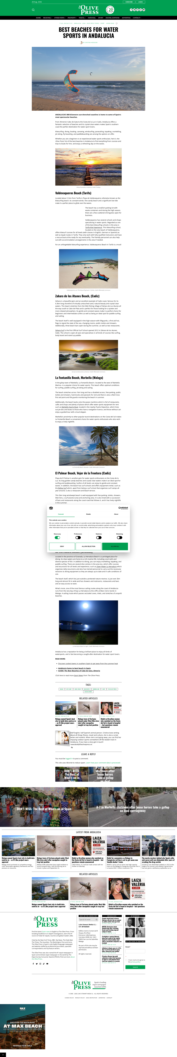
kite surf (69, 689)
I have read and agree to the (136, 961)
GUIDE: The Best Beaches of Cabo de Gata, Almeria (79, 671)
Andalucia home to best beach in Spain (74, 668)
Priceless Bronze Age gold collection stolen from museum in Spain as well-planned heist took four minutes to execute (111, 959)
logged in (69, 758)
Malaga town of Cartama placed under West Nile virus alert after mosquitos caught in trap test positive (88, 722)
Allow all (115, 546)
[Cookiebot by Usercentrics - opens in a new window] (120, 508)
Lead (84, 23)
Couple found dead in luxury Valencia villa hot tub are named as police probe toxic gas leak (111, 920)
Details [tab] (88, 514)
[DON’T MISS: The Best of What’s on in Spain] (71, 774)
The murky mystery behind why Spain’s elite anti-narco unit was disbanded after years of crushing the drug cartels (158, 860)
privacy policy (135, 962)
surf (103, 689)
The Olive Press (112, 689)
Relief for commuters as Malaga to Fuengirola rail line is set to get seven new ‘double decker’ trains (122, 860)
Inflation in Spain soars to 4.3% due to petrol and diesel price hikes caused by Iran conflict (111, 949)
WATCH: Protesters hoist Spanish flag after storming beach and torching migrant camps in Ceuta (110, 929)
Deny (62, 546)
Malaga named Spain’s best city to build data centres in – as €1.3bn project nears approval (65, 722)
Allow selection (88, 546)
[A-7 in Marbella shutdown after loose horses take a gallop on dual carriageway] (105, 774)
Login (140, 2)
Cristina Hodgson (91, 42)
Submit (135, 967)
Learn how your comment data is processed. (103, 763)
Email (128, 947)
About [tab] (116, 514)
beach (61, 689)
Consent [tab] (61, 514)
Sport (102, 23)
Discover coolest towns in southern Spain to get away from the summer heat (88, 663)
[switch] (78, 537)
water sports (88, 691)
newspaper (87, 689)
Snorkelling (96, 689)
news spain (78, 689)
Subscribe (129, 2)
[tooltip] (131, 9)
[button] (96, 919)
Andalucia (77, 23)
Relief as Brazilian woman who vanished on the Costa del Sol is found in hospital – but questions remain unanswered (110, 723)
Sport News (78, 675)
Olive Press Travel (93, 23)
